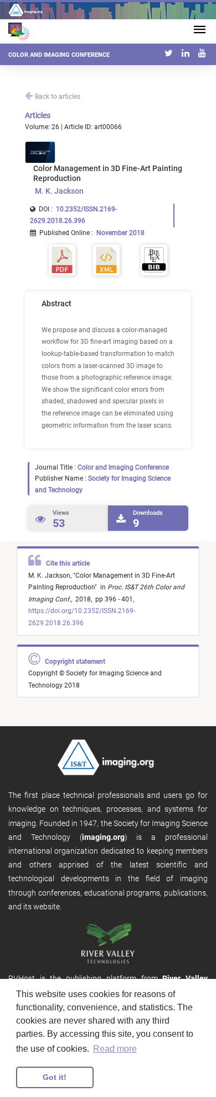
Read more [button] (115, 1048)
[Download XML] (106, 259)
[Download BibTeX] (154, 259)
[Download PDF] (62, 259)
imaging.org (103, 837)
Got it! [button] (54, 1077)
